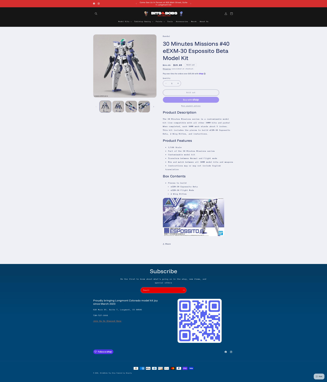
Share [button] (168, 244)
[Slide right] (153, 106)
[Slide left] (96, 106)
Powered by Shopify (124, 373)
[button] (96, 13)
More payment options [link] (191, 106)
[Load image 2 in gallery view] (118, 106)
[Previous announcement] (136, 3)
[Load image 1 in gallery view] (105, 106)
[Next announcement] (191, 3)
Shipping (167, 69)
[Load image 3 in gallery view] (131, 106)
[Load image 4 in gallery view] (144, 106)
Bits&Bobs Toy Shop (108, 373)
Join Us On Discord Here (107, 321)
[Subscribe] (183, 290)
